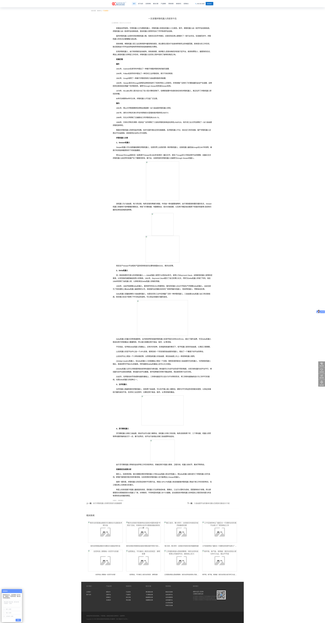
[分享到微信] (162, 503)
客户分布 (88, 594)
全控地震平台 (169, 600)
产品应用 (109, 586)
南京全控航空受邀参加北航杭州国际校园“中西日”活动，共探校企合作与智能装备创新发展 (153, 546)
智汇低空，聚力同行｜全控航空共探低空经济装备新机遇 (181, 546)
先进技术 (108, 600)
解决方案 (155, 3)
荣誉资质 (171, 3)
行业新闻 (105, 10)
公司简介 (88, 592)
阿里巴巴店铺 (169, 605)
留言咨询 (322, 377)
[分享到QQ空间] (164, 503)
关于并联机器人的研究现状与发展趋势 (107, 503)
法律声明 (122, 615)
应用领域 (148, 3)
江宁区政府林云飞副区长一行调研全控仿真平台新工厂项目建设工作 (222, 546)
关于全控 (140, 3)
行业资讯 (128, 592)
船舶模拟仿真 (149, 597)
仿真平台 (108, 594)
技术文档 (128, 597)
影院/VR (108, 592)
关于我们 (89, 586)
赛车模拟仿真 (149, 592)
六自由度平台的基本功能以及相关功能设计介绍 (212, 503)
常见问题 (128, 600)
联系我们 (209, 3)
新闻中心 (99, 10)
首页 (134, 3)
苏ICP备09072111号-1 (122, 619)
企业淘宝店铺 (169, 602)
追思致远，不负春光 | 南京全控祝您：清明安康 (143, 574)
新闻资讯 (178, 3)
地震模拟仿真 (149, 600)
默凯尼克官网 (169, 592)
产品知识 (128, 594)
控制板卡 (108, 597)
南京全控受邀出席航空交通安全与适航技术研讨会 (105, 546)
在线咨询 (322, 372)
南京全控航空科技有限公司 (104, 619)
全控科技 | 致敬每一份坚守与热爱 (105, 574)
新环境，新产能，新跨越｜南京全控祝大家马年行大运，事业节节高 (222, 574)
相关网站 (168, 586)
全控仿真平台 (169, 594)
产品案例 (163, 3)
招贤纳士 (186, 3)
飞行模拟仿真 (149, 594)
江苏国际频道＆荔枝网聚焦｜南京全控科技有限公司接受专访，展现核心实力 (187, 574)
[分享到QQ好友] (163, 503)
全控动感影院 (169, 597)
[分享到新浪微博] (161, 503)
